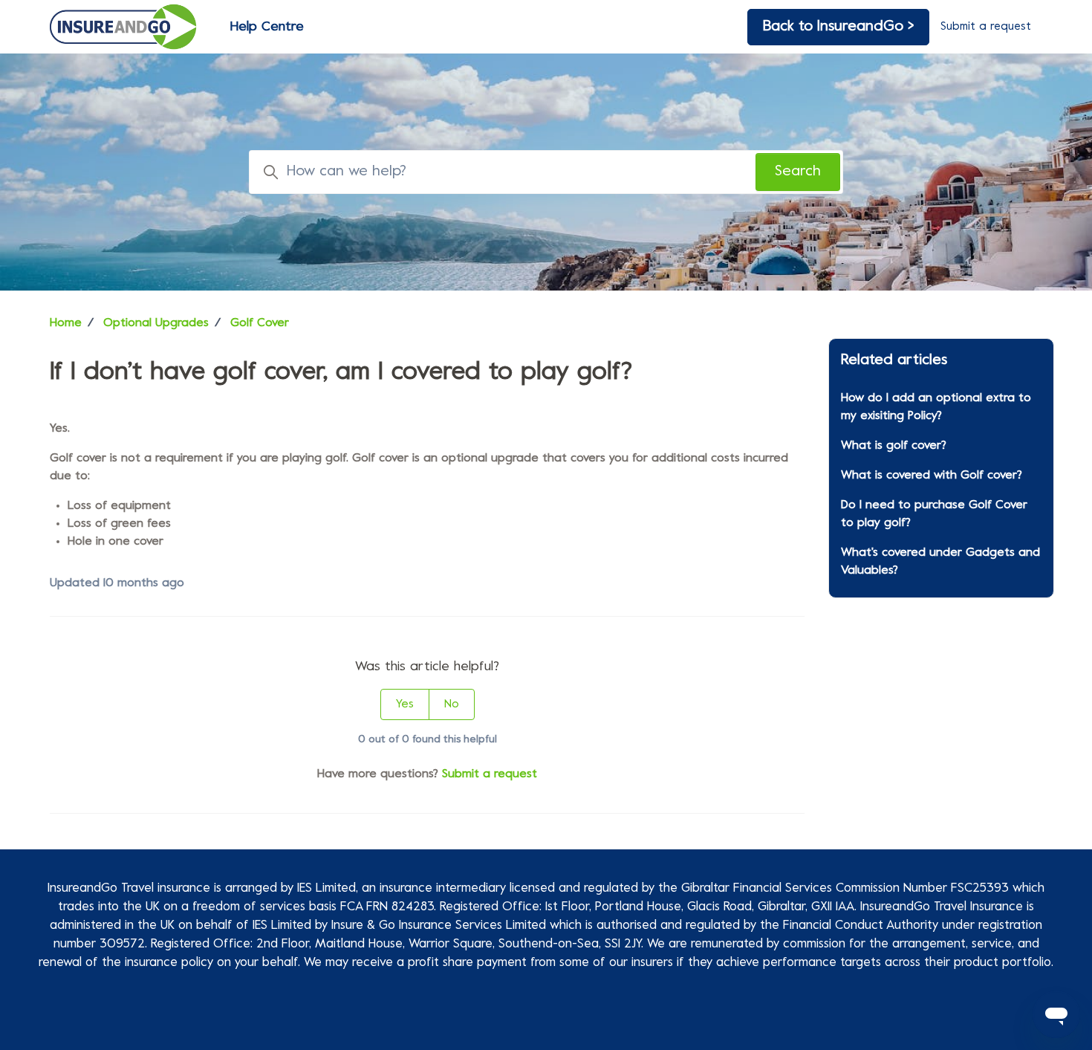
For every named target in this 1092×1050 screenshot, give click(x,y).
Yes (405, 704)
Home (66, 323)
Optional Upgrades (156, 323)
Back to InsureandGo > (838, 27)
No (451, 704)
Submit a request (985, 27)
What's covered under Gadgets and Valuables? (940, 562)
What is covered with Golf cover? (931, 476)
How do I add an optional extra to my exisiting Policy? (936, 407)
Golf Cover (259, 323)
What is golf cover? (893, 446)
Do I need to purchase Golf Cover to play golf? (934, 514)
